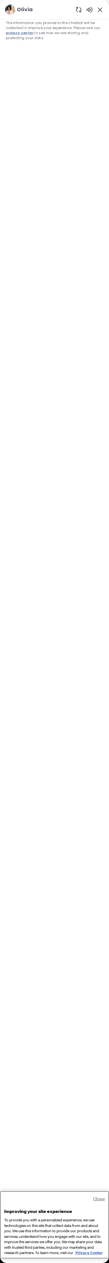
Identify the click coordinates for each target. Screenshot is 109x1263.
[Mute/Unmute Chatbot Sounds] (89, 9)
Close (99, 1198)
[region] (54, 629)
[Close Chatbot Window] (100, 9)
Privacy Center (89, 1252)
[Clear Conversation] (79, 9)
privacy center (20, 32)
